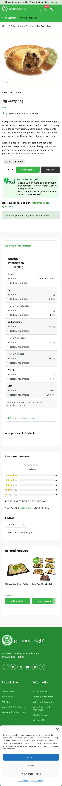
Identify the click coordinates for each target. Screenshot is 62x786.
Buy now (50, 170)
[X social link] (13, 667)
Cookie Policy (23, 781)
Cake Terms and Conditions (41, 708)
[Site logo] (14, 9)
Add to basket (27, 170)
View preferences (31, 773)
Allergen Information (43, 702)
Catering (30, 26)
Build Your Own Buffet (42, 584)
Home (5, 26)
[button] (57, 729)
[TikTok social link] (42, 667)
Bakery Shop (17, 26)
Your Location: (9, 18)
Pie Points (7, 697)
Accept (31, 757)
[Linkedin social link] (35, 667)
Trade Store (8, 691)
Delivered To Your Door (13, 712)
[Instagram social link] (20, 667)
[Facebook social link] (6, 667)
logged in (25, 508)
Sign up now (51, 2)
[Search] (39, 9)
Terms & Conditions (43, 697)
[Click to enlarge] (8, 83)
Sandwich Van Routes (13, 707)
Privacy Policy (37, 781)
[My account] (45, 9)
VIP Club (6, 702)
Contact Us (39, 720)
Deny (31, 765)
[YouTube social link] (28, 667)
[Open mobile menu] (58, 9)
